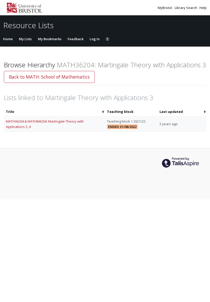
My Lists (25, 39)
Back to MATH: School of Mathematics (49, 77)
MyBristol (165, 7)
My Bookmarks (49, 39)
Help (203, 7)
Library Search (186, 7)
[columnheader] (54, 111)
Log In (95, 39)
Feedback (75, 39)
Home (8, 39)
